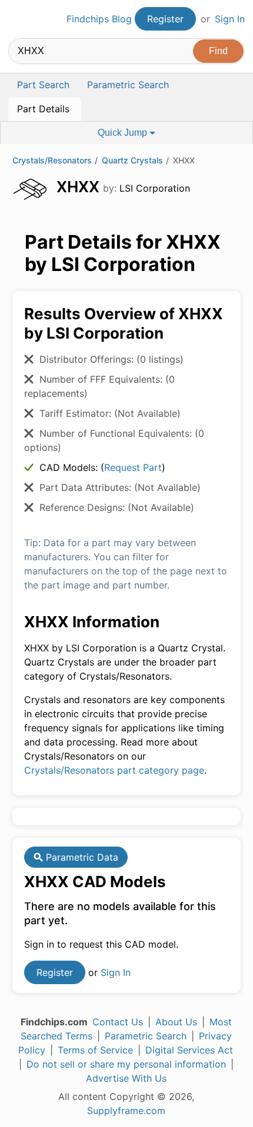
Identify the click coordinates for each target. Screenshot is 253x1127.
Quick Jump (123, 133)
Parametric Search (146, 1036)
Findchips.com (18, 19)
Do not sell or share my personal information (126, 1064)
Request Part (133, 467)
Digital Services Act (189, 1050)
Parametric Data (80, 857)
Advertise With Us (126, 1078)
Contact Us (117, 1022)
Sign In (230, 19)
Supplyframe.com (126, 1110)
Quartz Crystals (132, 160)
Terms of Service (95, 1050)
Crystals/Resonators (52, 160)
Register (165, 19)
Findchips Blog (99, 19)
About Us (176, 1022)
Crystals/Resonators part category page (114, 770)
